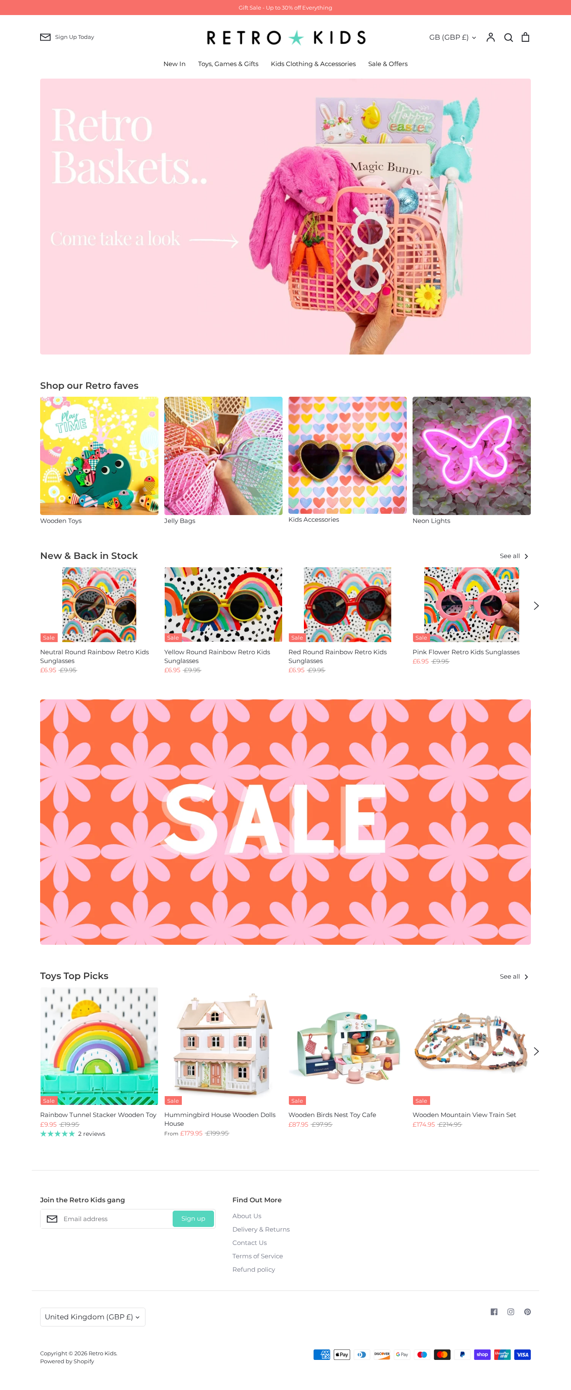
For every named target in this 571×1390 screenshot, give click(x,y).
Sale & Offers (388, 64)
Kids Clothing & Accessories (313, 64)
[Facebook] (494, 1311)
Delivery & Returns (261, 1229)
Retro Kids (102, 1353)
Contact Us (249, 1243)
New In (174, 64)
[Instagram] (510, 1311)
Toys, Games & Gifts (228, 64)
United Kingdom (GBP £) (89, 1317)
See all (511, 556)
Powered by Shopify (67, 1361)
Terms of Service (257, 1256)
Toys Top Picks (74, 976)
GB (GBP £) (449, 37)
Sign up (193, 1218)
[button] (34, 460)
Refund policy (253, 1269)
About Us (246, 1216)
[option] (285, 217)
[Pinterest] (527, 1311)
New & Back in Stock (89, 555)
